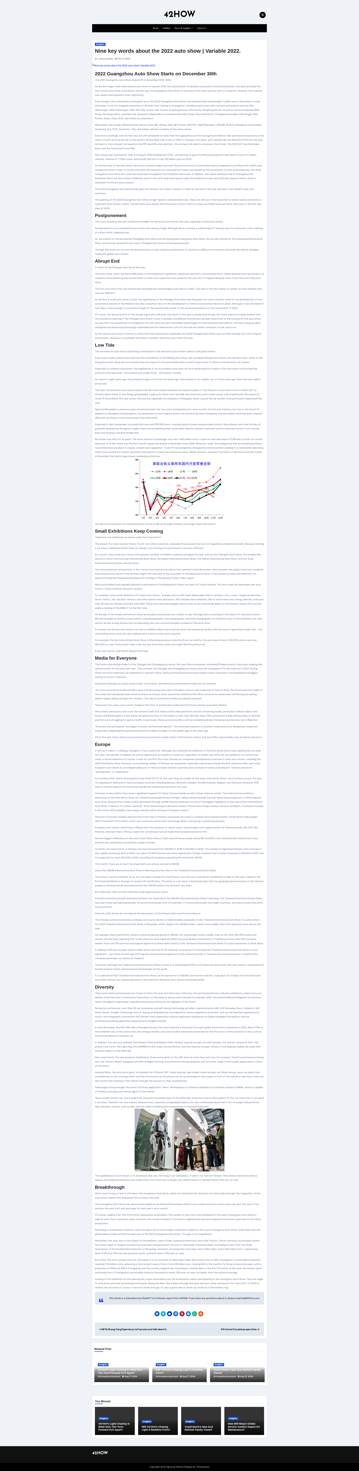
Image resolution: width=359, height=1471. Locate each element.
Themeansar (202, 1467)
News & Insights (182, 28)
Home (156, 28)
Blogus (188, 1467)
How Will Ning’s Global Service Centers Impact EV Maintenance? (244, 1426)
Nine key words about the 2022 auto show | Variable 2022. (168, 51)
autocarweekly (105, 59)
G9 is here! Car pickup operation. (239, 1329)
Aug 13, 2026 (246, 1376)
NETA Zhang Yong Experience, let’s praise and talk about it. (134, 1329)
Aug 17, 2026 (131, 1376)
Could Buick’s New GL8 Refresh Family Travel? (199, 1428)
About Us (201, 28)
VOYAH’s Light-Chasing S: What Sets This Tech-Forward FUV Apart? (120, 1371)
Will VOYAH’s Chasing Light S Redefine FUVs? (156, 1428)
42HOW (179, 15)
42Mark (166, 28)
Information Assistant (109, 1376)
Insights (100, 44)
